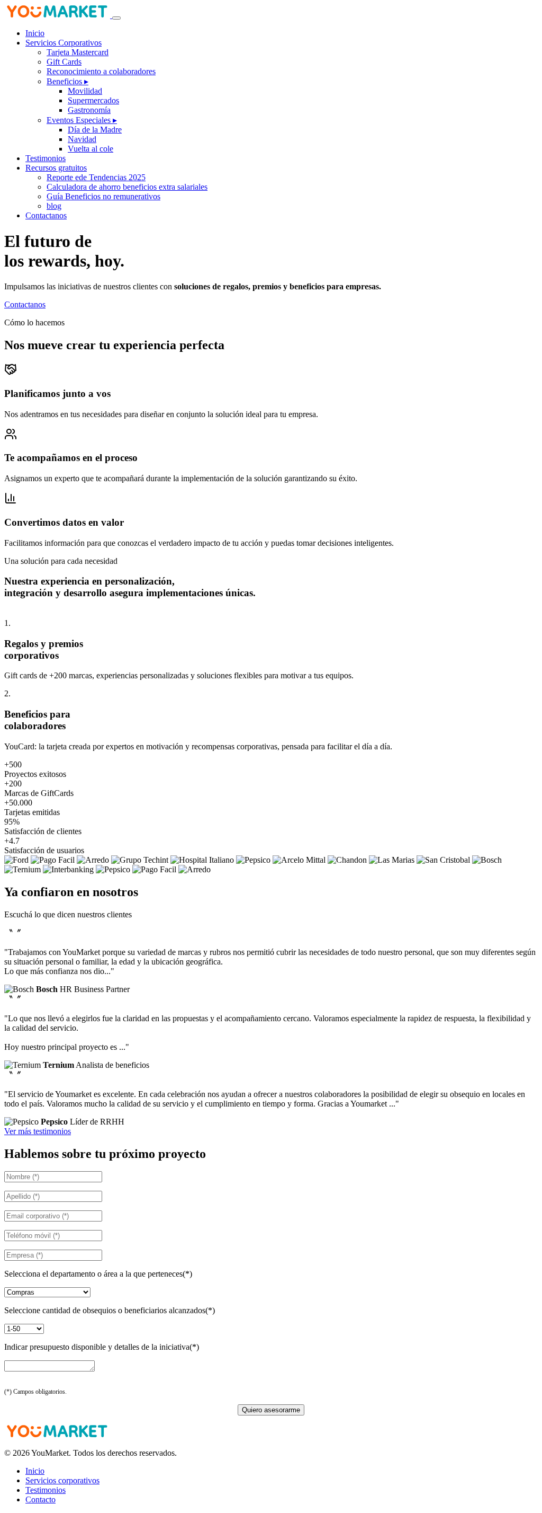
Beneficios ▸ (67, 81)
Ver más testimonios (37, 1131)
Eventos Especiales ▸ (82, 120)
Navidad (82, 139)
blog (54, 205)
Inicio (34, 33)
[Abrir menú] (116, 18)
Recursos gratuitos (56, 167)
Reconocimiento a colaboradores (101, 71)
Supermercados (93, 100)
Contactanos (46, 215)
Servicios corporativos (62, 1480)
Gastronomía (89, 109)
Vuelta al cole (90, 148)
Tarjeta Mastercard (78, 52)
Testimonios (45, 158)
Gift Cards (64, 61)
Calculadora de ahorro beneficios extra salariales (127, 186)
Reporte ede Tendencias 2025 (96, 177)
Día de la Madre (95, 129)
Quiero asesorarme (271, 1410)
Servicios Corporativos (63, 42)
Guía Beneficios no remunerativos (103, 196)
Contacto (40, 1499)
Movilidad (85, 90)
